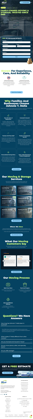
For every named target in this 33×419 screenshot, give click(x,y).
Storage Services (24, 389)
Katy (7, 231)
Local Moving (5, 188)
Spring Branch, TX (8, 400)
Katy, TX (8, 404)
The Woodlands (15, 231)
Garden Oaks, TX (8, 411)
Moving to (4, 52)
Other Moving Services (24, 391)
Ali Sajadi (21, 256)
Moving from (5, 48)
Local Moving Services (24, 382)
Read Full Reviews (16, 271)
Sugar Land (10, 231)
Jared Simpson (9, 256)
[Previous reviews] (3, 261)
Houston (5, 231)
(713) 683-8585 (25, 400)
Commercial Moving (23, 198)
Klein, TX (8, 408)
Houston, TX (8, 398)
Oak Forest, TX (8, 410)
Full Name (4, 40)
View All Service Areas (16, 234)
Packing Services (22, 209)
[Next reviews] (29, 261)
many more (27, 231)
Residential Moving (7, 198)
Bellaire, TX (8, 407)
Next (16, 56)
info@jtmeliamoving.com (25, 401)
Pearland (19, 231)
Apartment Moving (7, 209)
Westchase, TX (8, 401)
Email (18, 44)
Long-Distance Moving (24, 188)
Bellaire (22, 231)
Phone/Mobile (5, 44)
